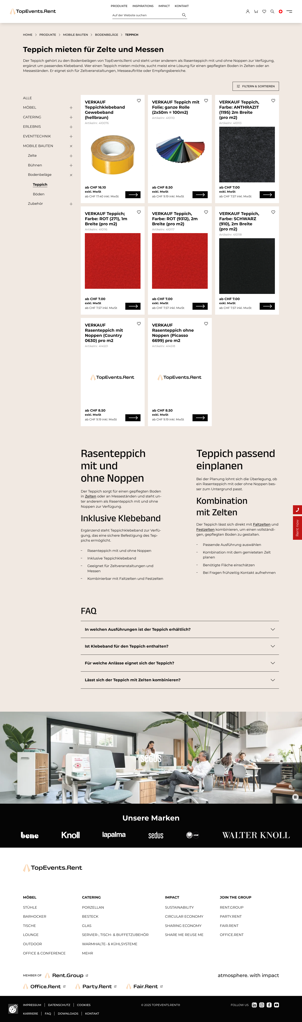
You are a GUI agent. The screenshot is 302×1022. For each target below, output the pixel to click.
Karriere (30, 1013)
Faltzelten (262, 525)
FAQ (48, 1013)
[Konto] (248, 11)
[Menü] (289, 11)
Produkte (119, 6)
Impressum (32, 1005)
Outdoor (32, 944)
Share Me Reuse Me (184, 935)
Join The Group (235, 897)
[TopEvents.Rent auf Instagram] (261, 1004)
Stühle (30, 908)
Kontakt (182, 6)
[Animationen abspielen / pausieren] (295, 797)
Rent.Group (231, 908)
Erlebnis (32, 127)
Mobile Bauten (75, 35)
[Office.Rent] (44, 986)
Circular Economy (184, 917)
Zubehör (35, 204)
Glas (86, 926)
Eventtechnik (37, 136)
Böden (39, 194)
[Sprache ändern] (281, 11)
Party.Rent (231, 917)
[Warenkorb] (256, 11)
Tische (29, 926)
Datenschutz (59, 1005)
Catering (32, 117)
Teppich (40, 185)
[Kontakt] (297, 509)
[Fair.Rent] (144, 986)
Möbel (29, 108)
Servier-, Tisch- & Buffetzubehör (115, 935)
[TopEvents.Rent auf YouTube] (276, 1004)
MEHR (87, 953)
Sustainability (179, 908)
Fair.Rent (229, 926)
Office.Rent (231, 935)
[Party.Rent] (95, 986)
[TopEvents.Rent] (33, 11)
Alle (27, 98)
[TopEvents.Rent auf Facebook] (269, 1004)
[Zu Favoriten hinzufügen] (139, 101)
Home (27, 35)
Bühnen (35, 165)
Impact (164, 6)
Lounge (31, 935)
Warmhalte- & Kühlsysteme (109, 944)
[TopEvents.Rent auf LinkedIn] (254, 1004)
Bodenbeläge (106, 35)
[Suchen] (184, 15)
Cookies (84, 1005)
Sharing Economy (183, 926)
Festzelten (205, 530)
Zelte (32, 156)
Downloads (68, 1013)
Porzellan (93, 908)
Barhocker (34, 917)
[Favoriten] (264, 11)
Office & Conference (44, 953)
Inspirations (143, 6)
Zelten (90, 496)
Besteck (90, 917)
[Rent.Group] (66, 975)
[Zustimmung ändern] (13, 1009)
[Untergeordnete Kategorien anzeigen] (70, 107)
